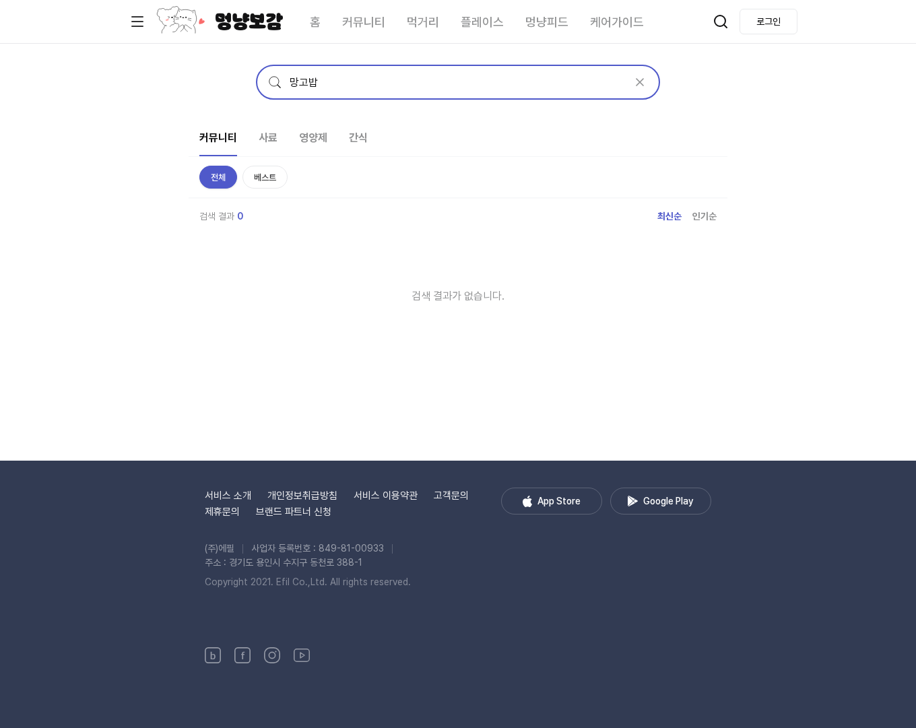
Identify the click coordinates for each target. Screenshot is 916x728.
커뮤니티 (363, 22)
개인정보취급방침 (302, 496)
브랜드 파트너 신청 (293, 512)
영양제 (313, 137)
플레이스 (482, 22)
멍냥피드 (546, 22)
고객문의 (451, 496)
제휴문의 (222, 512)
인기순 (704, 216)
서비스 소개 (228, 496)
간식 (358, 137)
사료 (268, 137)
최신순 (669, 216)
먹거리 (423, 22)
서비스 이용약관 (386, 496)
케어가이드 (617, 22)
